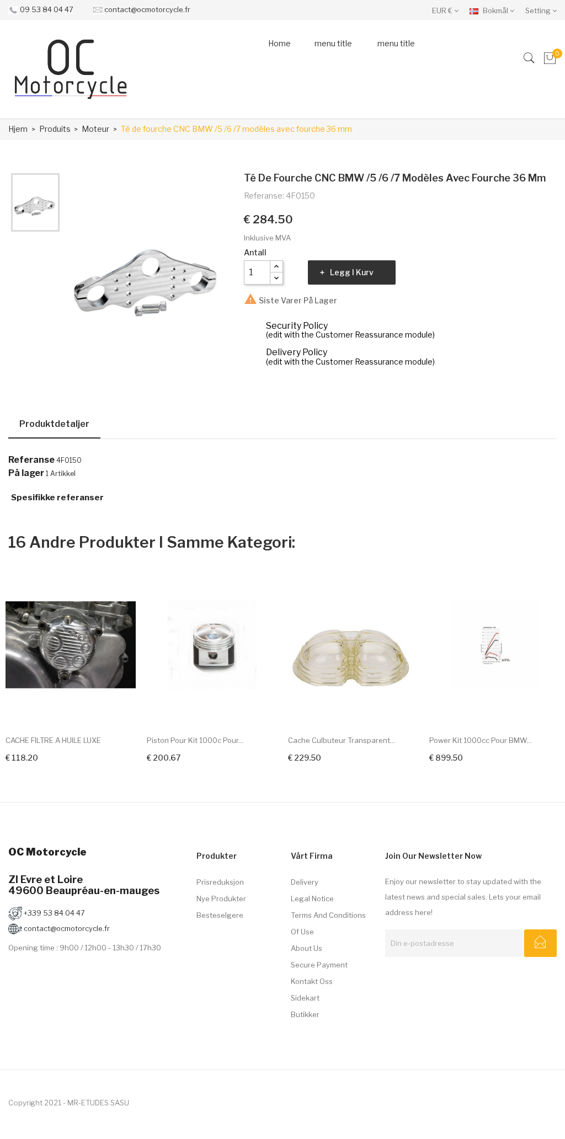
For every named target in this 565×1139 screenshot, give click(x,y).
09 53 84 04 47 (46, 9)
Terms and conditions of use (328, 923)
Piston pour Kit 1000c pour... (195, 740)
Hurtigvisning (118, 706)
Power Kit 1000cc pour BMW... (480, 740)
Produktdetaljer (54, 424)
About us (306, 948)
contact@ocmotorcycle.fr (147, 9)
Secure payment (319, 964)
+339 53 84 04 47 (53, 912)
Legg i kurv (352, 272)
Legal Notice (312, 898)
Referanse (31, 460)
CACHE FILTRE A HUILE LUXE (53, 740)
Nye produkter (221, 898)
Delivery (304, 882)
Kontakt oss (312, 981)
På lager (26, 473)
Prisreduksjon (220, 882)
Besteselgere (219, 915)
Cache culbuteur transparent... (341, 740)
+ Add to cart (32, 756)
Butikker (305, 1014)
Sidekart (305, 997)
